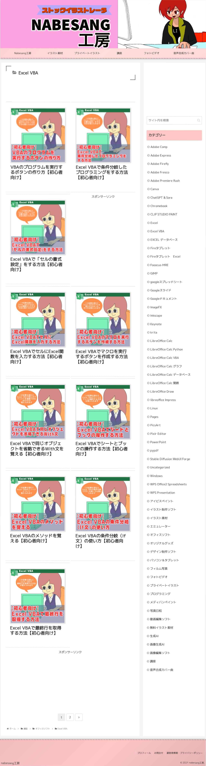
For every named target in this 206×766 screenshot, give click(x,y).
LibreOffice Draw (162, 391)
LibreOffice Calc (161, 341)
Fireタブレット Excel (165, 256)
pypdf (154, 450)
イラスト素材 (159, 518)
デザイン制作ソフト (163, 552)
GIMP (154, 273)
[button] (198, 120)
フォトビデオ (159, 577)
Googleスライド (160, 290)
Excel (154, 223)
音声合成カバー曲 (161, 670)
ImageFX (156, 307)
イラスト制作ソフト (163, 510)
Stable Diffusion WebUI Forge (170, 459)
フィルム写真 (159, 568)
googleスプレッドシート (166, 282)
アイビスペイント (161, 501)
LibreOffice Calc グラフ (166, 366)
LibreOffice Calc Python (166, 349)
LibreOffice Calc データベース (170, 374)
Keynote (156, 324)
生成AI (154, 636)
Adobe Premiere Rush (165, 181)
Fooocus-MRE (159, 265)
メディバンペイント (163, 602)
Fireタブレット (160, 248)
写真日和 (156, 611)
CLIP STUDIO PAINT (163, 214)
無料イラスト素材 (161, 627)
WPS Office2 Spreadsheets (168, 484)
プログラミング (160, 594)
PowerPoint (158, 442)
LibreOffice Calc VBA (164, 358)
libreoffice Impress (163, 400)
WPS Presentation (162, 493)
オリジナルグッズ (161, 543)
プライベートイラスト (164, 585)
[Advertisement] (70, 89)
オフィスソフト (160, 535)
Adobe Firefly (159, 164)
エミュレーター (160, 526)
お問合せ (158, 752)
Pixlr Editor (158, 434)
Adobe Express (160, 155)
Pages (154, 417)
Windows (156, 476)
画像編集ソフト (160, 653)
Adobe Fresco (159, 172)
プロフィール (144, 752)
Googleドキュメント (163, 299)
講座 (153, 661)
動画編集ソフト (160, 619)
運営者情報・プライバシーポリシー (185, 753)
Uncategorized (160, 467)
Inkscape (156, 316)
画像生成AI (157, 644)
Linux (154, 408)
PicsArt (155, 425)
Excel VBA (157, 231)
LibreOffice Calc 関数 (164, 383)
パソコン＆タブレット (164, 560)
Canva (154, 189)
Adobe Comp (159, 147)
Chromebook (159, 206)
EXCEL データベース (164, 240)
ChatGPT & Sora (161, 197)
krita (153, 332)
